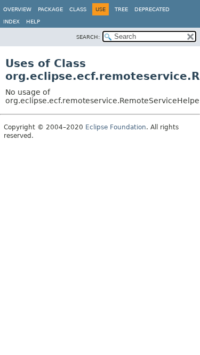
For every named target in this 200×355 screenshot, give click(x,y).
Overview (17, 9)
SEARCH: (88, 37)
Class (77, 9)
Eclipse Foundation (115, 127)
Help (33, 21)
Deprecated (152, 9)
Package (50, 9)
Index (11, 21)
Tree (121, 9)
